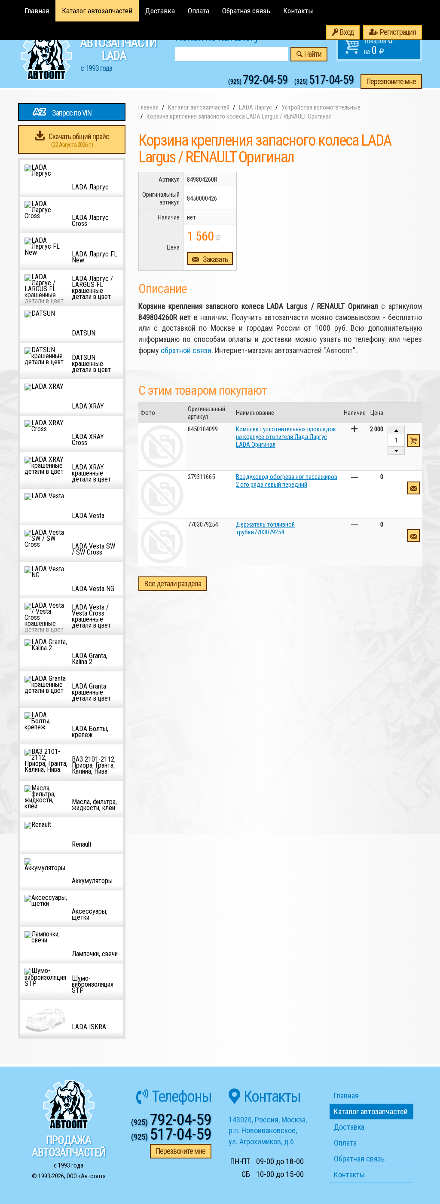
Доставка (160, 10)
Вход (347, 32)
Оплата (198, 10)
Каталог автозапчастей (97, 10)
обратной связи (186, 350)
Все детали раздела (172, 583)
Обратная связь (246, 10)
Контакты (298, 10)
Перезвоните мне (391, 81)
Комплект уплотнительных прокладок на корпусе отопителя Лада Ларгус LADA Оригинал (286, 436)
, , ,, (268, 1130)
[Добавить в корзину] (413, 440)
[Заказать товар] (413, 488)
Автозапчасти (118, 54)
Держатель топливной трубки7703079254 (265, 528)
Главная (36, 10)
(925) (258, 81)
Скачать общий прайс (79, 140)
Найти (312, 53)
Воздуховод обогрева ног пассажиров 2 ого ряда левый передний (286, 480)
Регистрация (398, 32)
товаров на (378, 45)
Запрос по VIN (72, 112)
